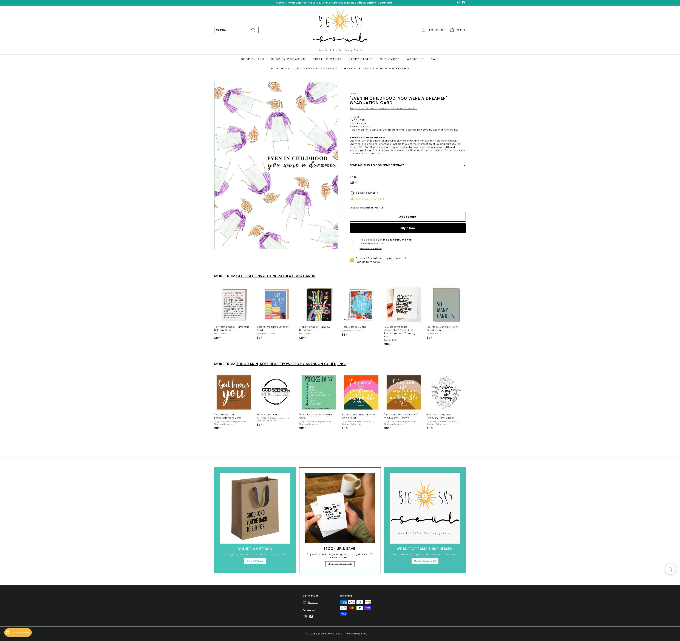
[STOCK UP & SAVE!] (340, 508)
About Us (415, 59)
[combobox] (236, 30)
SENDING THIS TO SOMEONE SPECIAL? (377, 165)
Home (353, 93)
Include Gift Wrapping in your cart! (369, 2)
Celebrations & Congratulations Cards (275, 276)
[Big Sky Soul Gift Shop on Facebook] (311, 616)
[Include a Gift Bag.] (255, 508)
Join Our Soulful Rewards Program (304, 68)
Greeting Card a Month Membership (376, 68)
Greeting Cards (327, 59)
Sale (435, 59)
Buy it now (407, 228)
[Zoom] (276, 165)
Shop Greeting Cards (340, 564)
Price (353, 177)
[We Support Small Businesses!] (425, 508)
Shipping (354, 207)
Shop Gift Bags (255, 561)
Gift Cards (390, 59)
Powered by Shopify (358, 633)
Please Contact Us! (425, 561)
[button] (670, 569)
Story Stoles (361, 59)
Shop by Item (252, 59)
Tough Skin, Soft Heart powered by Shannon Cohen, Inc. (383, 108)
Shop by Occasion (288, 59)
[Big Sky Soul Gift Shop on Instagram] (305, 616)
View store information (371, 248)
